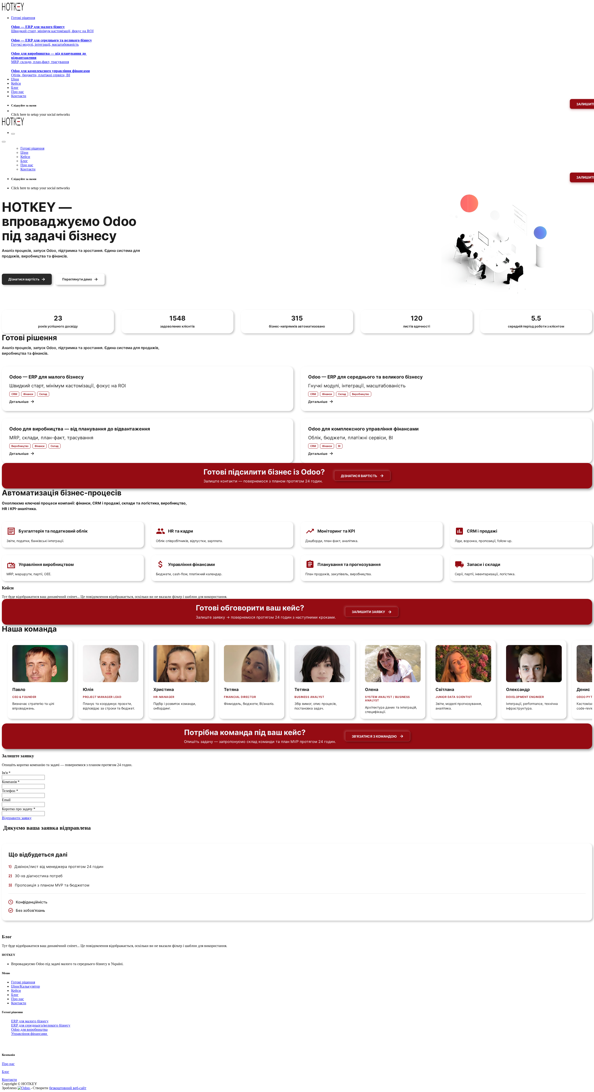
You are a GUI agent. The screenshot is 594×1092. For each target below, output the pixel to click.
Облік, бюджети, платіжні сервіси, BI (50, 73)
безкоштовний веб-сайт (67, 1088)
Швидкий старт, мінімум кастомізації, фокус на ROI (52, 29)
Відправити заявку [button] (17, 818)
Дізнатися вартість (26, 279)
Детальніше (21, 401)
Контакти (18, 1003)
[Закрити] (4, 141)
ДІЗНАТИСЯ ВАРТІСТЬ (362, 475)
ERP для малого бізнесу (29, 1021)
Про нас (17, 999)
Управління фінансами (29, 1034)
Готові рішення (23, 982)
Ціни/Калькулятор (25, 986)
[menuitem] (23, 18)
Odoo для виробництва (29, 1029)
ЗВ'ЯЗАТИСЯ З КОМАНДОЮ (378, 736)
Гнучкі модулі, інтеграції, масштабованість (51, 42)
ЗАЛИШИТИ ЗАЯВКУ (372, 611)
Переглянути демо (80, 279)
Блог (15, 995)
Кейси (16, 990)
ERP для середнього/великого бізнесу (40, 1025)
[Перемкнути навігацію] (13, 134)
